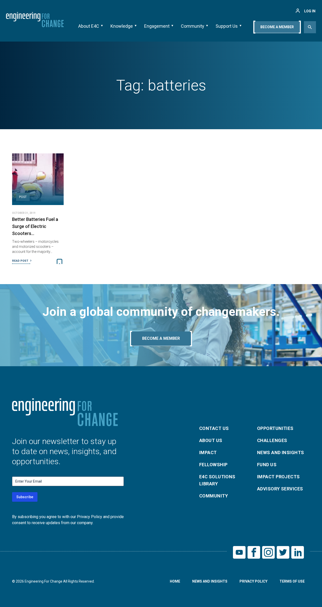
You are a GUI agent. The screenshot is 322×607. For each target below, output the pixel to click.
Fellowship (213, 464)
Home (175, 581)
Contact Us (214, 428)
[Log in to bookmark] (59, 262)
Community (192, 26)
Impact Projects (278, 476)
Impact (208, 452)
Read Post (20, 260)
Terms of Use (292, 581)
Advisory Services (280, 488)
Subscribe (24, 497)
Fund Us (266, 464)
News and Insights (280, 452)
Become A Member (277, 27)
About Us (210, 440)
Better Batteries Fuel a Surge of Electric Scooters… (35, 226)
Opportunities (275, 428)
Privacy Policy (253, 581)
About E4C (88, 26)
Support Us (227, 26)
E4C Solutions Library (217, 480)
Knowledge (121, 26)
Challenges (272, 440)
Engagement (157, 26)
